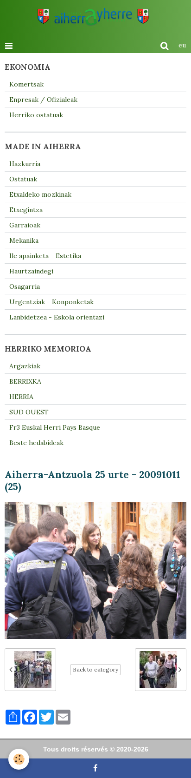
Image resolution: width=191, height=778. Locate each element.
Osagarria (24, 286)
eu (182, 45)
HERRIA (21, 396)
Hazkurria (24, 164)
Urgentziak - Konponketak (51, 302)
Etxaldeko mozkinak (40, 194)
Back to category (95, 669)
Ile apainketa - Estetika (45, 256)
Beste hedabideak (36, 443)
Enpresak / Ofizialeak (43, 99)
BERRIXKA (25, 381)
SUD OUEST (29, 412)
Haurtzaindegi (31, 271)
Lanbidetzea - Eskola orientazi (56, 317)
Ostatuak (23, 179)
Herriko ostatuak (36, 115)
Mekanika (23, 240)
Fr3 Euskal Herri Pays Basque (54, 427)
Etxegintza (26, 210)
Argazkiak (24, 366)
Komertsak (26, 84)
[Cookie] (18, 759)
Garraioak (24, 225)
